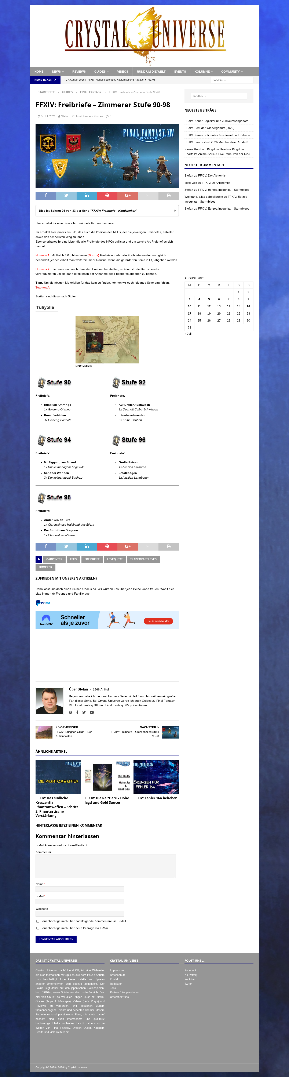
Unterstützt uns (119, 996)
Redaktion (116, 983)
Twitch (188, 983)
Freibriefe (92, 559)
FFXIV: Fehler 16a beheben (155, 798)
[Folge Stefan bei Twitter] (82, 712)
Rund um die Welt (151, 71)
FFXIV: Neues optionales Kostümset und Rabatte (217, 135)
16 (248, 306)
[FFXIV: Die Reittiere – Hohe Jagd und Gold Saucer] (107, 777)
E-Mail (40, 896)
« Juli (187, 333)
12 (209, 306)
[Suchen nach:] (232, 79)
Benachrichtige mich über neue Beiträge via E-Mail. (75, 928)
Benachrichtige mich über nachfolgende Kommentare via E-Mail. (84, 921)
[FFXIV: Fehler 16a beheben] (156, 777)
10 (189, 306)
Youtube (189, 979)
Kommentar (43, 852)
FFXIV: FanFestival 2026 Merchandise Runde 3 (216, 142)
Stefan (65, 116)
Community (230, 71)
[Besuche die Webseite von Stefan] (70, 712)
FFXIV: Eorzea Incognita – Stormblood (223, 189)
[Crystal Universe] (144, 64)
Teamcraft (43, 287)
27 (219, 320)
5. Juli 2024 (48, 116)
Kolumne (202, 71)
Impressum (117, 970)
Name (40, 884)
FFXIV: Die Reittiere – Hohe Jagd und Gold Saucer (107, 800)
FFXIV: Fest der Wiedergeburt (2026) (209, 128)
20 (219, 313)
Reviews (79, 71)
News (56, 71)
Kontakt (115, 979)
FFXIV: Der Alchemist (212, 175)
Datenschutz (117, 974)
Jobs (113, 988)
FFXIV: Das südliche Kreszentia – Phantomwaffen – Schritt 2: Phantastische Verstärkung (57, 807)
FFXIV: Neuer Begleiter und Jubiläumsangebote (216, 121)
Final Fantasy (84, 116)
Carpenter (54, 559)
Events (180, 71)
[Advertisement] (107, 657)
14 (228, 306)
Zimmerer (45, 567)
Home (38, 71)
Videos (122, 71)
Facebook (190, 970)
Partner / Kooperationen (124, 992)
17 (189, 313)
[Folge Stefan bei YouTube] (90, 712)
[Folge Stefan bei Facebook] (75, 712)
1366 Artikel (101, 689)
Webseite (42, 908)
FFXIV (73, 559)
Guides (100, 71)
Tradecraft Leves (143, 559)
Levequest (114, 559)
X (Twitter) (190, 974)
